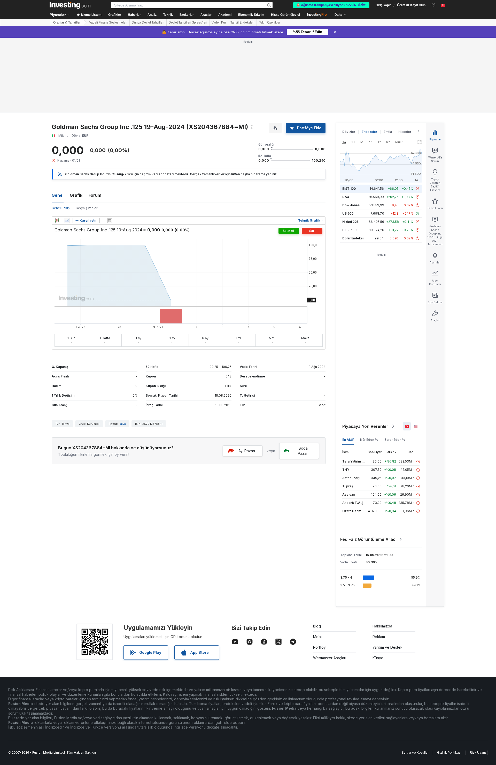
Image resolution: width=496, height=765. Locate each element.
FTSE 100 (349, 230)
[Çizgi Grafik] (66, 220)
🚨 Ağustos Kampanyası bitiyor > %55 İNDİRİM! (331, 5)
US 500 (347, 213)
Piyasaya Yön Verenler (365, 426)
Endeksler (369, 132)
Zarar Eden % (394, 440)
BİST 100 (349, 189)
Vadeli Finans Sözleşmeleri (108, 22)
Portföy (319, 647)
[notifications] (434, 4)
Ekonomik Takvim (251, 15)
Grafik (76, 195)
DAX (345, 197)
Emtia (388, 132)
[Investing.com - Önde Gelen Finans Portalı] (70, 5)
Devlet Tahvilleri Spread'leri (188, 22)
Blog (317, 626)
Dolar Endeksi (352, 238)
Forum (95, 195)
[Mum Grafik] (57, 220)
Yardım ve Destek (387, 647)
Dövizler (348, 132)
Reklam (379, 636)
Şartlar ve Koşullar (415, 752)
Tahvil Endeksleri (242, 22)
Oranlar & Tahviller (67, 22)
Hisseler (404, 132)
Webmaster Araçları (329, 658)
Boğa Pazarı (303, 451)
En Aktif (348, 440)
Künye (378, 658)
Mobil (317, 636)
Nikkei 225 (350, 222)
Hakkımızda (382, 626)
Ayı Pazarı (246, 451)
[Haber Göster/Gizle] (109, 220)
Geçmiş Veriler (86, 208)
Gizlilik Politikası (449, 752)
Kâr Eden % (369, 440)
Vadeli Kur (219, 22)
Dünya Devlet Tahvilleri (148, 22)
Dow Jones (351, 205)
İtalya (122, 423)
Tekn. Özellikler (269, 22)
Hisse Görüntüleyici (285, 15)
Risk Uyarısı (478, 752)
